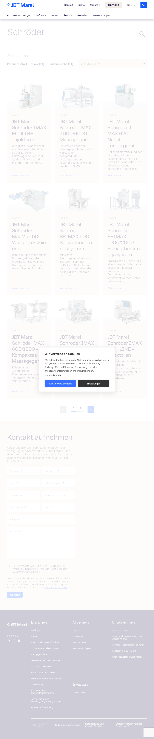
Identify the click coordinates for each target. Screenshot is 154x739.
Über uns (67, 15)
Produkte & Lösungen (19, 15)
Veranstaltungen (101, 15)
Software (41, 15)
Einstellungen (93, 383)
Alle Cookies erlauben (60, 383)
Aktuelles (82, 15)
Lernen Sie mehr (53, 374)
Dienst (54, 15)
